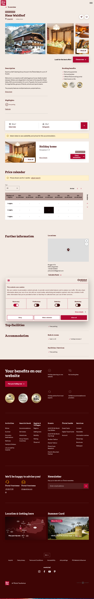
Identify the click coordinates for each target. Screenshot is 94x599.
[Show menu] (91, 3)
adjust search (35, 178)
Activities (9, 423)
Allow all (74, 317)
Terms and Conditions (36, 560)
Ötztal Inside (67, 423)
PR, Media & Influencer (79, 560)
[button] (68, 250)
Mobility (36, 435)
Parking (36, 439)
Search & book (25, 423)
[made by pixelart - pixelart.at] (82, 583)
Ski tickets (22, 432)
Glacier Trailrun (52, 443)
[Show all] (20, 162)
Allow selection (47, 317)
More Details (43, 158)
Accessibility (51, 560)
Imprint (10, 560)
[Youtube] (49, 571)
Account (64, 435)
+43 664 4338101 (53, 269)
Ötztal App (79, 439)
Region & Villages (37, 424)
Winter (7, 428)
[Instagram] (39, 571)
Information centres (82, 435)
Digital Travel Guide (68, 432)
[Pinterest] (54, 571)
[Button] (86, 486)
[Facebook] (44, 571)
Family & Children (10, 444)
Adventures (23, 435)
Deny (20, 317)
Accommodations (25, 428)
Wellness (8, 441)
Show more (8, 92)
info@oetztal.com (26, 489)
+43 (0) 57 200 (9, 489)
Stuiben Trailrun (53, 439)
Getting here (37, 432)
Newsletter (79, 432)
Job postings (64, 560)
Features (8, 109)
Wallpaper (79, 446)
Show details (79, 312)
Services (79, 423)
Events (51, 423)
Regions (36, 428)
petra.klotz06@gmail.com (56, 271)
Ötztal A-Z (37, 442)
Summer (7, 432)
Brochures (79, 442)
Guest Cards (66, 428)
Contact (78, 428)
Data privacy (21, 560)
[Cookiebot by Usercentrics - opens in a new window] (79, 280)
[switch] (36, 305)
